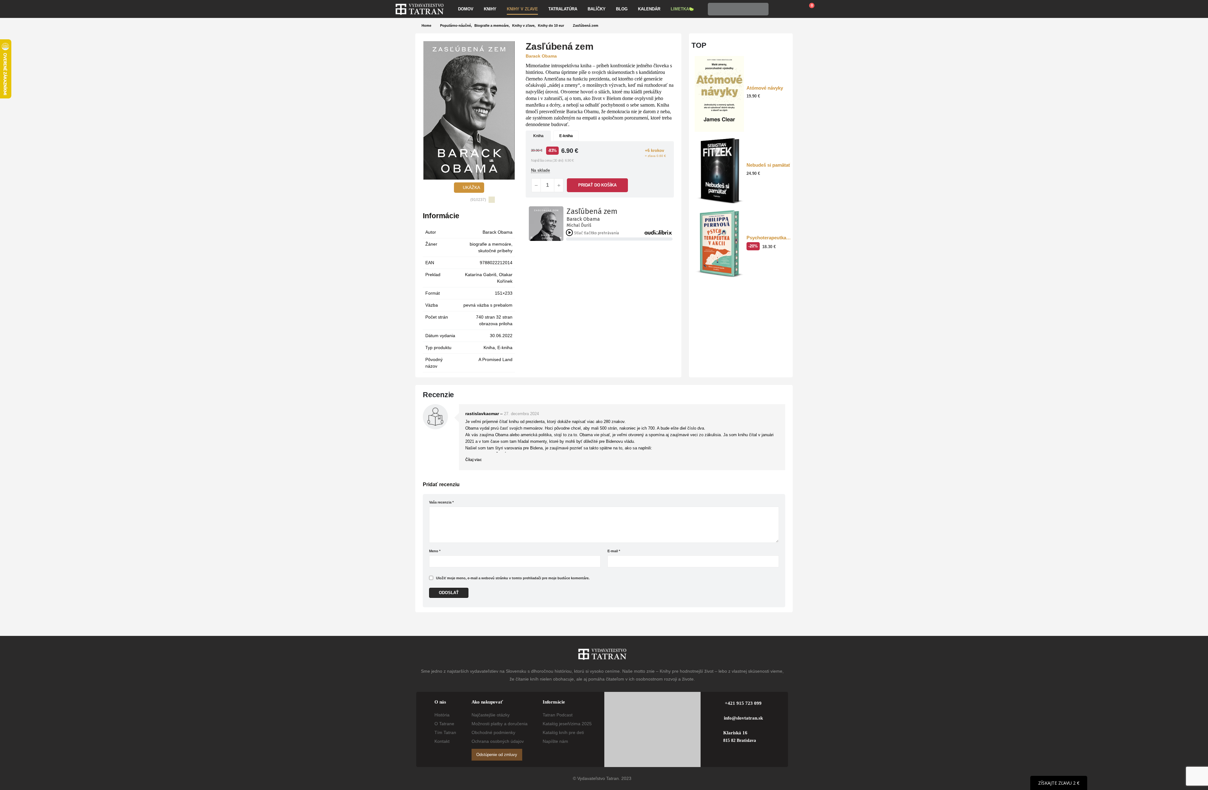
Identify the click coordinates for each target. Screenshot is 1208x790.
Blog (622, 9)
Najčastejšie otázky (491, 714)
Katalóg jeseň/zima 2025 (567, 723)
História (442, 714)
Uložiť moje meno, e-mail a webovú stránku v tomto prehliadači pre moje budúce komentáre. (513, 578)
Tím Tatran (445, 732)
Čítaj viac (474, 460)
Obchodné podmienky (493, 732)
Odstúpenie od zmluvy (496, 754)
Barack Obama (497, 232)
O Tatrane (444, 723)
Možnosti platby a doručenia (500, 723)
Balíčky (597, 9)
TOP (698, 45)
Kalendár (649, 9)
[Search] (762, 9)
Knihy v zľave (522, 9)
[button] (427, 110)
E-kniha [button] (566, 136)
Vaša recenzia (441, 502)
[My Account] (778, 9)
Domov (465, 9)
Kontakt (442, 741)
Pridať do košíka (597, 185)
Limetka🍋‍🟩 (682, 9)
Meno (434, 551)
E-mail (613, 551)
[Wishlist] (792, 9)
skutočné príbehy (495, 250)
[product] (719, 94)
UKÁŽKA (470, 187)
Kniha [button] (538, 136)
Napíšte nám (555, 741)
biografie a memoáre (490, 244)
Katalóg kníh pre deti (563, 732)
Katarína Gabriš (480, 274)
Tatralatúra (562, 9)
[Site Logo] (419, 9)
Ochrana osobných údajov (498, 741)
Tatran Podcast (558, 714)
